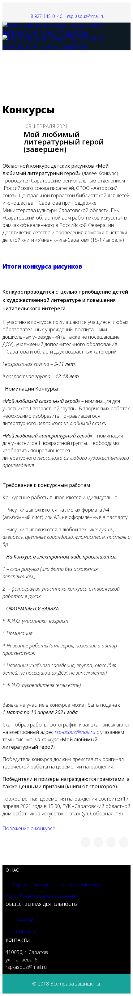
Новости (51, 64)
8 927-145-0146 (46, 16)
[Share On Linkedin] (123, 842)
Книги (112, 64)
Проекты (22, 918)
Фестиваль (20, 91)
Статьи (52, 91)
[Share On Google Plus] (111, 842)
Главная (17, 64)
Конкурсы (84, 64)
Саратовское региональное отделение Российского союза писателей (54, 890)
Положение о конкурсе (28, 828)
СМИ (113, 91)
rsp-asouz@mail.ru (86, 16)
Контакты (86, 91)
